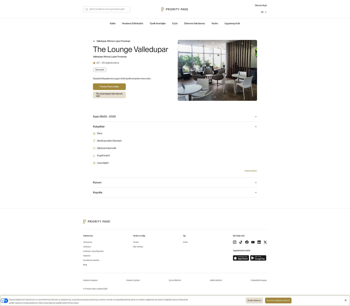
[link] (241, 258)
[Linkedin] (259, 242)
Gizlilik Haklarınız (254, 300)
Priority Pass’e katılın (109, 87)
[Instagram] (234, 242)
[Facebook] (247, 242)
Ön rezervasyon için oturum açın (109, 95)
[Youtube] (253, 242)
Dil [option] (262, 12)
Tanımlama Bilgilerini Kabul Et (278, 300)
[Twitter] (265, 242)
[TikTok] (240, 242)
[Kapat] (346, 300)
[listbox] (264, 12)
